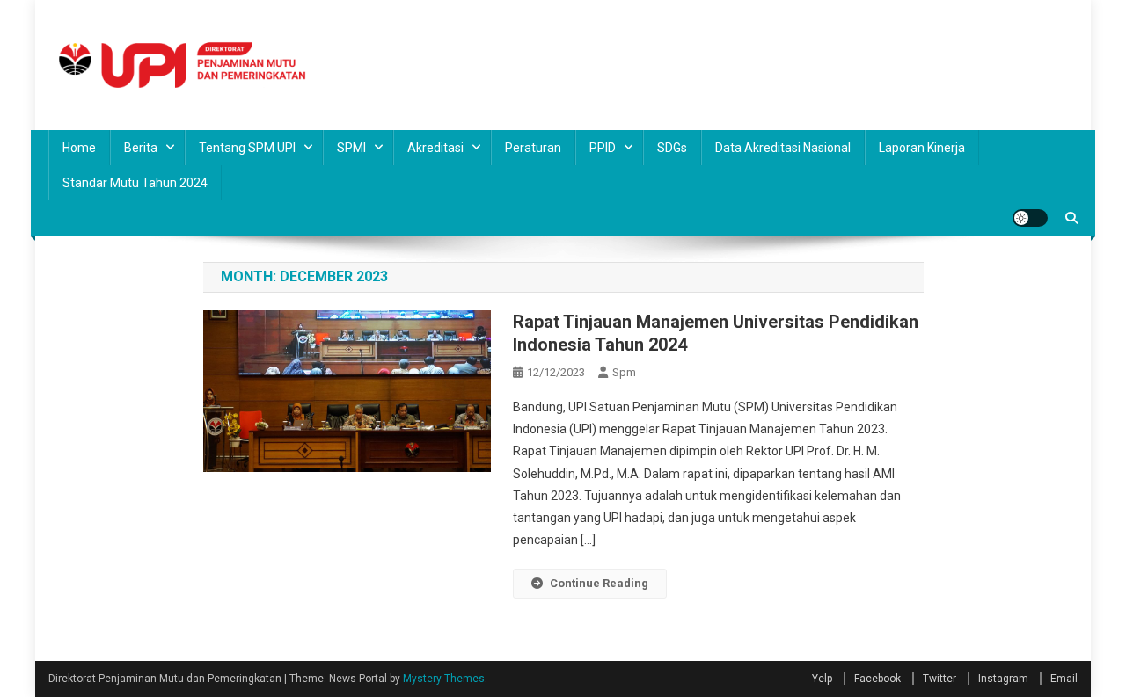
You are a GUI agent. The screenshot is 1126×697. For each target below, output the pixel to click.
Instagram (1003, 678)
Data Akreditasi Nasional (783, 148)
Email (1064, 678)
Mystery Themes (444, 678)
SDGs (672, 148)
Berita (140, 148)
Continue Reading (599, 583)
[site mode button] (1030, 218)
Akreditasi (435, 148)
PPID (602, 148)
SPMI (351, 148)
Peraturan (533, 148)
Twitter (939, 678)
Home (79, 148)
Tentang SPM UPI (247, 148)
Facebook (877, 678)
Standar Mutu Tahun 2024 (135, 183)
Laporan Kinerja (922, 148)
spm (624, 372)
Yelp (822, 678)
